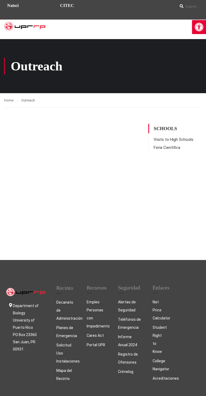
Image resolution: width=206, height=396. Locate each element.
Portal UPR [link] (96, 345)
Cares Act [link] (95, 335)
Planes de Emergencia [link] (66, 332)
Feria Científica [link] (167, 147)
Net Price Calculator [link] (158, 310)
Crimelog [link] (125, 371)
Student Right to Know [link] (158, 339)
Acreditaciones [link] (158, 378)
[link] (199, 27)
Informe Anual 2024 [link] (127, 341)
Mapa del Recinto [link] (64, 374)
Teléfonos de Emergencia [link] (129, 323)
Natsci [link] (13, 5)
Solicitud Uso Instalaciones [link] (66, 353)
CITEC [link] (67, 5)
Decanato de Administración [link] (66, 310)
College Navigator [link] (158, 365)
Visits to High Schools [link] (173, 139)
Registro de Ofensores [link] (128, 358)
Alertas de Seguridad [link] (127, 306)
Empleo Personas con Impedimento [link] (97, 314)
